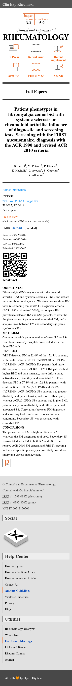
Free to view (36, 75)
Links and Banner (16, 647)
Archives (13, 75)
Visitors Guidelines (16, 597)
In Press (13, 57)
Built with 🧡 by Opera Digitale (22, 678)
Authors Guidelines (17, 590)
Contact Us (12, 584)
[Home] (36, 34)
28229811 (18, 228)
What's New (12, 635)
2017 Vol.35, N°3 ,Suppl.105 (20, 201)
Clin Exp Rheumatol (18, 4)
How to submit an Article (20, 572)
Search (58, 75)
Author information (14, 190)
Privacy (9, 603)
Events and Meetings (18, 641)
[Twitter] (16, 535)
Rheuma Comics (15, 653)
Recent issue (36, 57)
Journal (9, 659)
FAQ (8, 609)
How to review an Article (20, 578)
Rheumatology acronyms (20, 629)
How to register (14, 566)
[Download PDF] (36, 463)
